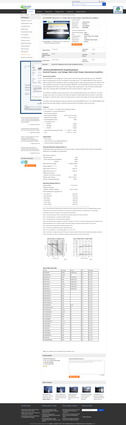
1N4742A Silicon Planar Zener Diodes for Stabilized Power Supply (30, 416)
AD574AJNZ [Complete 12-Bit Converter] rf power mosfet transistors (86, 397)
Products (31, 11)
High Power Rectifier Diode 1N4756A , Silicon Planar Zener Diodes (30, 410)
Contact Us (70, 11)
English (103, 1)
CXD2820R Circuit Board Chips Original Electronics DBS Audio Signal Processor (99, 397)
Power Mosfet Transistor (26, 32)
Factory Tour (48, 11)
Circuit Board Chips (25, 26)
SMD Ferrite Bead (25, 46)
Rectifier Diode (24, 29)
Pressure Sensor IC (25, 40)
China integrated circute (43, 423)
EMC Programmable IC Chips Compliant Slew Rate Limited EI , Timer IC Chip (51, 420)
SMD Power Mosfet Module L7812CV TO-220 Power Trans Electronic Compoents (71, 411)
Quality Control (59, 11)
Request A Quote (81, 11)
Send (100, 410)
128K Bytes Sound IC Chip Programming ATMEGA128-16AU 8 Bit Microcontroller (51, 415)
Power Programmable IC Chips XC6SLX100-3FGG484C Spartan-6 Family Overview (50, 411)
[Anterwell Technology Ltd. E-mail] (46, 366)
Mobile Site (85, 419)
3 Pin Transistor (24, 34)
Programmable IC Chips (26, 23)
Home (23, 11)
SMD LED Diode (25, 49)
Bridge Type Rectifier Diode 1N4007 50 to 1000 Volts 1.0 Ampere (30, 413)
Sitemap (89, 417)
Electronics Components (26, 57)
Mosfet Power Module (26, 43)
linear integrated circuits (51, 351)
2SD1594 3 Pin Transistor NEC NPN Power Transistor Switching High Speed (71, 415)
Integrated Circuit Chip (26, 20)
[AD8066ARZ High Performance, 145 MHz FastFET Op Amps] (48, 389)
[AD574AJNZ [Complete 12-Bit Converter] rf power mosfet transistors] (87, 389)
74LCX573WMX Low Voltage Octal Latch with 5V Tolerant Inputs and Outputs (60, 397)
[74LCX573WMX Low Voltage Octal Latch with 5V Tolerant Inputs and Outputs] (61, 389)
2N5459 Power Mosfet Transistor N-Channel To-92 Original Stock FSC (71, 419)
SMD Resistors (24, 51)
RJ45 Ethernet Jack (25, 37)
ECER (93, 423)
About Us (39, 11)
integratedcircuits (62, 351)
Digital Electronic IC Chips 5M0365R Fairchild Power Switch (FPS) (73, 397)
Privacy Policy (33, 423)
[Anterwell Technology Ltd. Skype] (44, 366)
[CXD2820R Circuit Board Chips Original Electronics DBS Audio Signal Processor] (99, 389)
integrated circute (70, 351)
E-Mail (84, 417)
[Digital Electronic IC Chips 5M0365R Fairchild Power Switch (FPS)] (74, 389)
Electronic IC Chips (35, 14)
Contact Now (77, 44)
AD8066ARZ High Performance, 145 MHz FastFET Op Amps (48, 396)
